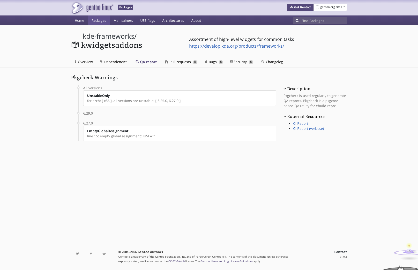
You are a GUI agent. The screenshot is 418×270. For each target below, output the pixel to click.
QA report (148, 61)
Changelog (274, 61)
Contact (340, 252)
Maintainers (123, 20)
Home (79, 20)
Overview (85, 61)
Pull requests (182, 61)
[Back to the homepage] (92, 7)
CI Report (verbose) (308, 128)
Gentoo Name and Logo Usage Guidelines (227, 261)
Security (242, 61)
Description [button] (298, 88)
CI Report (300, 123)
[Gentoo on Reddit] (104, 253)
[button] (300, 7)
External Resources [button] (306, 116)
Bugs (215, 61)
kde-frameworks (108, 36)
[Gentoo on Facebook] (90, 253)
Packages (98, 20)
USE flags (147, 20)
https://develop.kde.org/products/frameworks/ (236, 46)
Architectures (173, 20)
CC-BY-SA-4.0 (176, 261)
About (196, 20)
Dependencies (115, 61)
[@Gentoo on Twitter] (77, 253)
